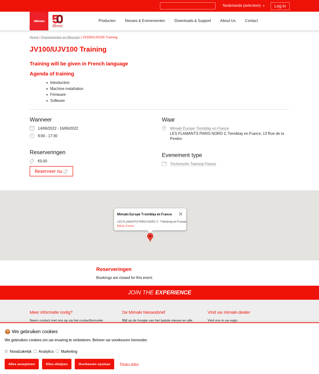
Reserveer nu (49, 171)
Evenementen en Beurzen (60, 37)
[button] (150, 237)
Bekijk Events (125, 226)
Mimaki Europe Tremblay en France (199, 128)
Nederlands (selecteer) (242, 5)
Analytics (46, 351)
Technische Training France (193, 164)
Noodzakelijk (20, 351)
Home (34, 37)
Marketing (68, 351)
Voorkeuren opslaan (94, 364)
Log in (280, 6)
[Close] (180, 214)
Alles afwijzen (57, 364)
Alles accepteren (21, 364)
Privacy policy (129, 364)
